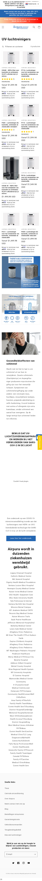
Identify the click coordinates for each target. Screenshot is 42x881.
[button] (2, 27)
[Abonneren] (34, 854)
